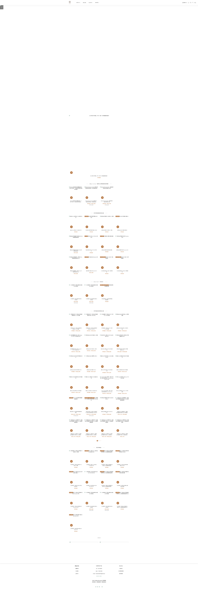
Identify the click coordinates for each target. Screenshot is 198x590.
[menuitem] (97, 440)
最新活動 (84, 2)
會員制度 (121, 568)
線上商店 (90, 2)
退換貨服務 (121, 573)
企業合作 (76, 573)
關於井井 (78, 2)
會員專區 (96, 2)
